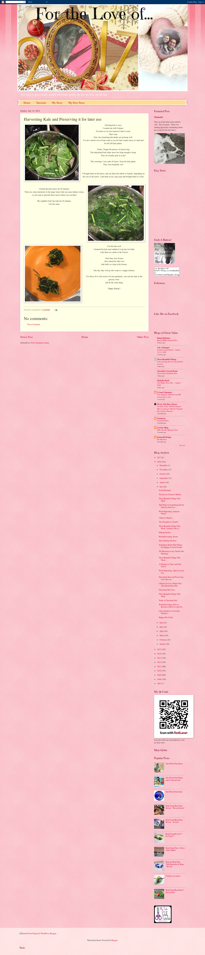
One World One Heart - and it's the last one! (175, 778)
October (163, 473)
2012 (159, 662)
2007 (159, 683)
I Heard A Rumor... (166, 517)
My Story (57, 103)
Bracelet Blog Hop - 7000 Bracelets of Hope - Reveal (175, 864)
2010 (159, 670)
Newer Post (26, 337)
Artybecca (161, 418)
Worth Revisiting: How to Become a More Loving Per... (171, 605)
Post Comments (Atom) (40, 342)
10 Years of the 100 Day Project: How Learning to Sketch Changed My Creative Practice (170, 408)
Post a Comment (33, 324)
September (164, 478)
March (162, 635)
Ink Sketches (162, 439)
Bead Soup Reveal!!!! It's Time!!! (174, 835)
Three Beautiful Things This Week (169, 499)
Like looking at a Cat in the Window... (169, 612)
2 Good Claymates (164, 392)
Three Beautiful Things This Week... (169, 558)
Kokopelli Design (164, 437)
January (163, 644)
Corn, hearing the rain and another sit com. (170, 362)
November (164, 469)
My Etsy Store (76, 103)
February (163, 639)
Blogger (114, 940)
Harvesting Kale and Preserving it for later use (171, 578)
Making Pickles (165, 532)
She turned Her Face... (167, 589)
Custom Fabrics (163, 420)
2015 (159, 649)
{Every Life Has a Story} (167, 404)
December (164, 465)
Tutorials (41, 103)
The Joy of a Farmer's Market (170, 494)
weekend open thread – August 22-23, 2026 (168, 350)
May (161, 627)
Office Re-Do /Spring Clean (167, 430)
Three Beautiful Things (166, 359)
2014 (159, 653)
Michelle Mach (163, 380)
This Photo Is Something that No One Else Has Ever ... (171, 506)
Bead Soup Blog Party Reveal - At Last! (174, 820)
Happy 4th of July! (166, 617)
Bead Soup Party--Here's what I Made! (175, 849)
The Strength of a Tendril (168, 522)
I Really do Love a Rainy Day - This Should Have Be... (171, 584)
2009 (159, 675)
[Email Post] (56, 309)
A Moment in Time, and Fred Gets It (170, 565)
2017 (159, 457)
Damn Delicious (163, 338)
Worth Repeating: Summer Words (169, 512)
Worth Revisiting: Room (168, 536)
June (161, 622)
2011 (159, 666)
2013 (159, 658)
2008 (159, 679)
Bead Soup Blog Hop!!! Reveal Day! (175, 891)
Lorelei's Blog (162, 427)
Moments (158, 117)
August (163, 482)
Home (27, 103)
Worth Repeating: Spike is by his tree (171, 571)
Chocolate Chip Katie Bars (167, 373)
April (162, 631)
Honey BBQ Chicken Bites (167, 340)
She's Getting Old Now (168, 540)
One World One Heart (174, 763)
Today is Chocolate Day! (168, 600)
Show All (182, 445)
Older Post (143, 337)
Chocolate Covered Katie (167, 371)
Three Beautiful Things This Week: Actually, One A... (169, 527)
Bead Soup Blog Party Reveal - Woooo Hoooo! (175, 806)
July (161, 486)
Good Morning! (165, 490)
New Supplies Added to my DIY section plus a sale (169, 395)
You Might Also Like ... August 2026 (169, 383)
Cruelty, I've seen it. (173, 876)
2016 (159, 461)
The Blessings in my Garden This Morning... (171, 552)
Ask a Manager (163, 347)
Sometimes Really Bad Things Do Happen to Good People (170, 545)
